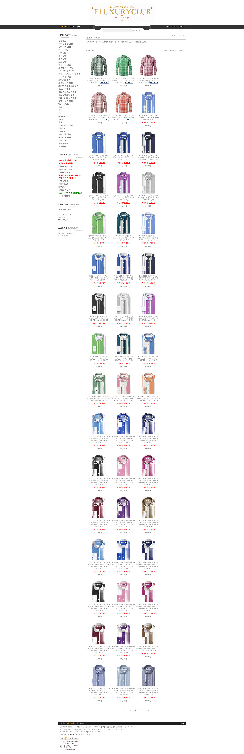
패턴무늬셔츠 (139, 42)
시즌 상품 (62, 140)
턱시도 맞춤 (63, 50)
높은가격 (174, 50)
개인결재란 (63, 143)
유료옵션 (62, 146)
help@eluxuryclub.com (92, 732)
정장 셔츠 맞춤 (64, 77)
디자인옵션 (63, 184)
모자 (60, 107)
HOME (182, 723)
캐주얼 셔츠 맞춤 (65, 83)
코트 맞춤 (62, 62)
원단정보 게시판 (65, 169)
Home (172, 35)
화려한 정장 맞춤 (65, 44)
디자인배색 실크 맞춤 (67, 98)
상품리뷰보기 (64, 196)
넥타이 (61, 119)
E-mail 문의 (64, 220)
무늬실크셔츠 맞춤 (66, 95)
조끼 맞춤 (62, 59)
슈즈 (60, 110)
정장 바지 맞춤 (64, 65)
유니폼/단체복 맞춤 (66, 71)
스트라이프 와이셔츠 (109, 42)
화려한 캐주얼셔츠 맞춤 (68, 86)
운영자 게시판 (64, 190)
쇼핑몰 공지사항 (65, 166)
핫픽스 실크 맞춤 (65, 101)
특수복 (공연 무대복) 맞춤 (69, 74)
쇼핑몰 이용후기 (65, 172)
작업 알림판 (63, 181)
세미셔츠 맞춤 (64, 80)
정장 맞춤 (62, 40)
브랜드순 (182, 50)
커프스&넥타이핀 (65, 125)
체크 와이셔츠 (126, 42)
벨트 (60, 122)
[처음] (124, 710)
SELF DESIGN (64, 137)
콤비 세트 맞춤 (64, 47)
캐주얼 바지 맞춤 (65, 68)
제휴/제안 (62, 187)
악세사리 (62, 128)
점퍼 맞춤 (62, 56)
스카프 (61, 113)
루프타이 (62, 116)
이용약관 (82, 723)
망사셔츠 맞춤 (64, 89)
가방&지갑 (62, 131)
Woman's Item (64, 104)
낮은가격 (167, 50)
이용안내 (62, 723)
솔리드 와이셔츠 (91, 42)
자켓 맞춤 (62, 53)
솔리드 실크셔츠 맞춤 (67, 92)
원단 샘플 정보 (64, 134)
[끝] (149, 710)
